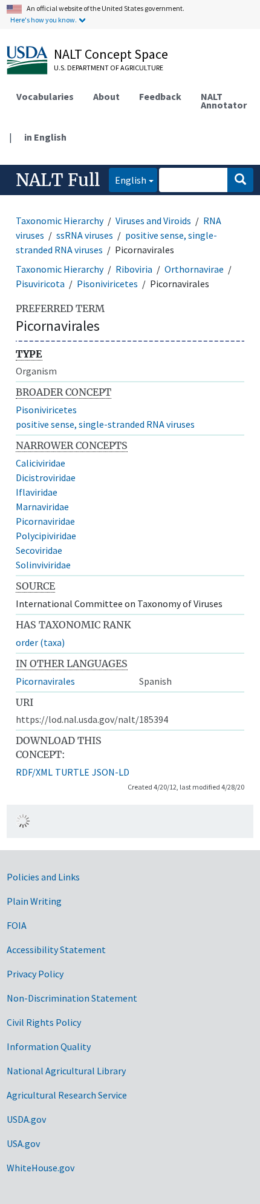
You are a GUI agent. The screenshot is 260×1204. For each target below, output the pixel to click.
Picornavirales (45, 681)
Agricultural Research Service (67, 1095)
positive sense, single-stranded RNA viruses (105, 424)
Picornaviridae (45, 521)
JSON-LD (110, 772)
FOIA (17, 925)
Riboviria (133, 269)
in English (45, 137)
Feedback (160, 96)
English (127, 179)
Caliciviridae (40, 463)
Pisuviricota (40, 284)
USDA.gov (26, 1119)
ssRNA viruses (84, 235)
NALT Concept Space (111, 53)
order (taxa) (40, 642)
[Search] (240, 180)
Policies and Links (43, 877)
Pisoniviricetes (107, 284)
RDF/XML (34, 772)
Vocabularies (45, 96)
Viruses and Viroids (153, 221)
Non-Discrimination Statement (72, 998)
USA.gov (23, 1143)
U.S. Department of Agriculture (108, 67)
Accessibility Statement (56, 949)
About (106, 96)
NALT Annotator (224, 100)
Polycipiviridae (46, 536)
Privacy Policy (35, 974)
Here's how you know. (43, 19)
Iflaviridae (36, 492)
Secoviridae (39, 550)
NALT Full (58, 180)
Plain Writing (34, 901)
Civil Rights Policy (44, 1022)
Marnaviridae (42, 507)
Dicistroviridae (46, 477)
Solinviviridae (43, 565)
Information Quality (49, 1046)
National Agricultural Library (66, 1071)
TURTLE (72, 772)
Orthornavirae (194, 269)
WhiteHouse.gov (40, 1168)
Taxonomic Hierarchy (59, 221)
